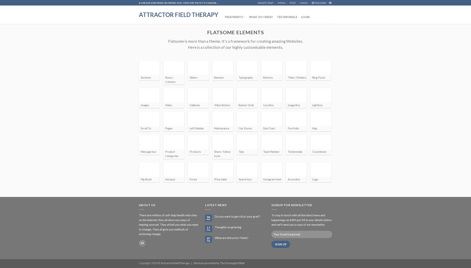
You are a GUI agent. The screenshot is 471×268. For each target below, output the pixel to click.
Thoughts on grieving (228, 227)
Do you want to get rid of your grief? (237, 216)
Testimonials (287, 17)
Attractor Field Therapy (178, 15)
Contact (304, 2)
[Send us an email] (330, 3)
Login (305, 17)
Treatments (233, 17)
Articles (282, 2)
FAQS (292, 2)
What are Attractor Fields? (231, 237)
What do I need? (261, 17)
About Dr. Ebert (265, 2)
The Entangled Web (232, 263)
